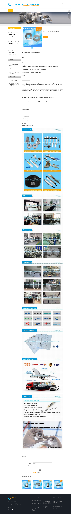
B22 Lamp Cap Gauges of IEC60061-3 (54, 451)
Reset (38, 472)
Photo (38, 10)
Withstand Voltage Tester (12, 48)
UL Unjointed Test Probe (46, 504)
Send (34, 472)
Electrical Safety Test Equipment (14, 41)
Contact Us (50, 10)
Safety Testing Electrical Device (13, 43)
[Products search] (62, 3)
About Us (15, 10)
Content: (29, 465)
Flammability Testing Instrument (14, 36)
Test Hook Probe (45, 506)
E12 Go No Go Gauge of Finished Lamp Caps (34, 451)
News (27, 10)
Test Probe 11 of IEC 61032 (36, 500)
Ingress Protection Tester (12, 39)
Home (10, 10)
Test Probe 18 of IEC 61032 (36, 501)
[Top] (69, 18)
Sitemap (9, 507)
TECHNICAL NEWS (57, 497)
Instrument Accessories (12, 54)
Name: (30, 460)
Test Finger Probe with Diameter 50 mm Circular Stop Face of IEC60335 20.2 (47, 502)
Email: (30, 463)
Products (22, 10)
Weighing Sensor (11, 52)
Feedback (44, 10)
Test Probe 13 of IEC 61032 (36, 503)
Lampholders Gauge (12, 45)
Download (33, 10)
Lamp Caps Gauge (12, 34)
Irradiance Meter (11, 50)
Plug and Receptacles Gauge (13, 32)
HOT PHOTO (45, 497)
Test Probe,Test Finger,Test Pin (13, 30)
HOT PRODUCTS (35, 497)
